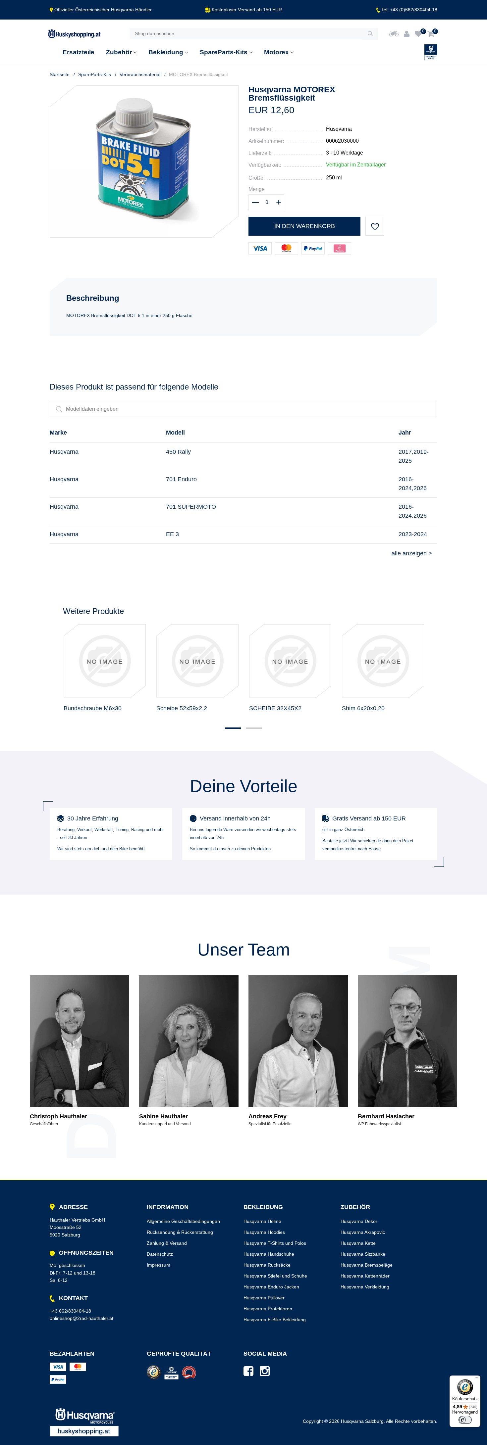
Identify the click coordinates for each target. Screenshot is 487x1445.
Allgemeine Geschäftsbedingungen (183, 1221)
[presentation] (54, 661)
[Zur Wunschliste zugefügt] (374, 226)
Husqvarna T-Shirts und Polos (275, 1243)
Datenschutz (160, 1254)
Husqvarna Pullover (264, 1297)
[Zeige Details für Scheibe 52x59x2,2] (197, 661)
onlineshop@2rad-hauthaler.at (81, 1318)
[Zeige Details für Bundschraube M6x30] (105, 661)
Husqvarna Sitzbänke (363, 1254)
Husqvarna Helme (262, 1221)
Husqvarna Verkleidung (365, 1286)
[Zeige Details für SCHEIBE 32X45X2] (290, 661)
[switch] (465, 1420)
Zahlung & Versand (167, 1243)
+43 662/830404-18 (70, 1311)
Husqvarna (339, 129)
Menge (256, 189)
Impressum (158, 1265)
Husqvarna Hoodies (264, 1232)
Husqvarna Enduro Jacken (271, 1286)
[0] (418, 33)
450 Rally (178, 451)
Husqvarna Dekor (359, 1221)
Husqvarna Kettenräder (365, 1276)
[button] (233, 728)
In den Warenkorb (304, 226)
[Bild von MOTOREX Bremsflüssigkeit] (144, 89)
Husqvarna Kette (358, 1243)
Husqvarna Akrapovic (363, 1232)
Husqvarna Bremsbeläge (367, 1265)
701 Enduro (181, 479)
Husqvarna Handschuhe (269, 1254)
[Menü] (476, 1379)
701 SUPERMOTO (191, 506)
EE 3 (172, 534)
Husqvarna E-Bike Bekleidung (275, 1319)
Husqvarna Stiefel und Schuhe (275, 1276)
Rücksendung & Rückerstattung (180, 1232)
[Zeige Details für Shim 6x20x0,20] (383, 661)
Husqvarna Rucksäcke (267, 1265)
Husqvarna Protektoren (268, 1308)
